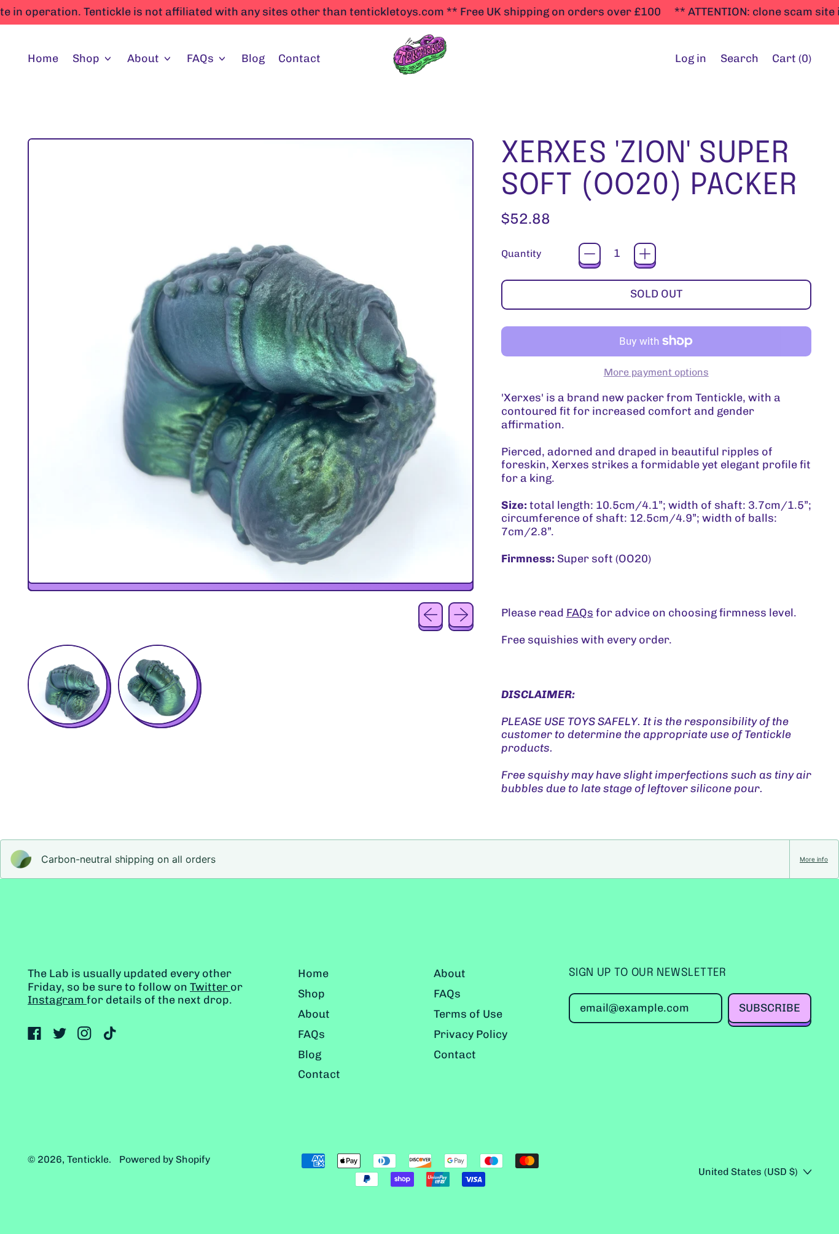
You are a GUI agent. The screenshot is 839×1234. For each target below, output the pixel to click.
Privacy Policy (470, 1034)
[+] (645, 254)
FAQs (579, 612)
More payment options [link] (656, 372)
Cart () (791, 61)
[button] (739, 59)
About (314, 1014)
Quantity (521, 253)
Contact (299, 58)
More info (814, 859)
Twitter (210, 987)
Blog (253, 58)
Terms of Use (468, 1014)
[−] (590, 254)
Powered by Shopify (164, 1159)
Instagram (57, 1000)
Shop (311, 993)
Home (43, 58)
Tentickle (88, 1159)
